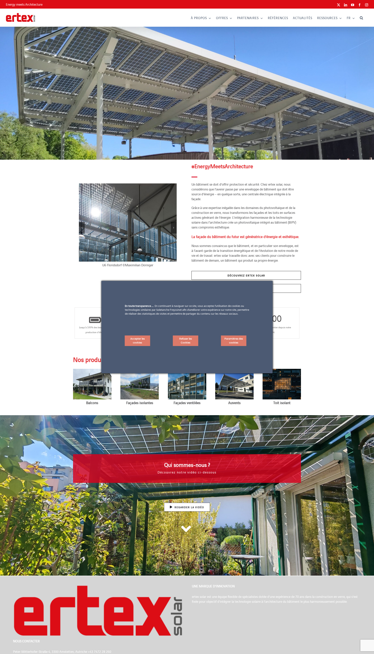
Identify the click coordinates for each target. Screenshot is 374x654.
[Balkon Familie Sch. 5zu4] (92, 370)
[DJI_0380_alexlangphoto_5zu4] (282, 370)
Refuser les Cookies (185, 340)
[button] (361, 18)
